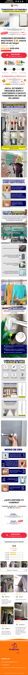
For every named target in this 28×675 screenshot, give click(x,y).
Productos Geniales (12, 673)
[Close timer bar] (26, 1)
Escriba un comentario (12, 570)
